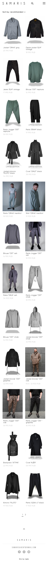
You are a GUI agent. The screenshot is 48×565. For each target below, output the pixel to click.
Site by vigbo (24, 559)
